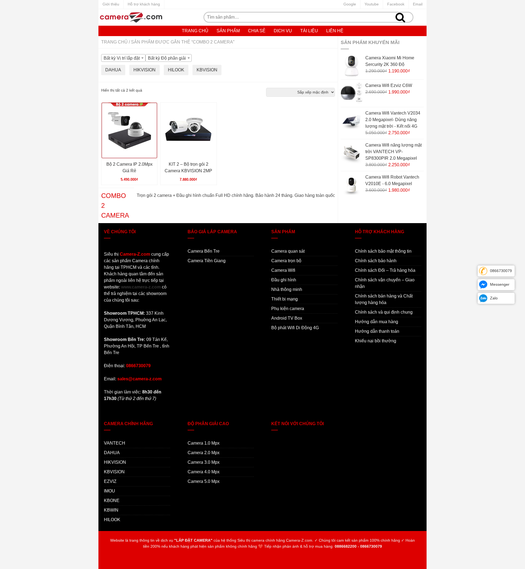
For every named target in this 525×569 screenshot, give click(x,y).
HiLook (176, 70)
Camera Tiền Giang (207, 260)
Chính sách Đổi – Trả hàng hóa (385, 270)
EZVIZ (110, 481)
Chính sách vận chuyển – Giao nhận (385, 283)
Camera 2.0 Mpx (204, 452)
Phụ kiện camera (287, 308)
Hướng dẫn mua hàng (376, 321)
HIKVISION (115, 462)
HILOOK (112, 519)
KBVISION (114, 471)
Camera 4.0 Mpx (204, 471)
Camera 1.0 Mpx (204, 443)
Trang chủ (195, 30)
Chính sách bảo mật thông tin (383, 251)
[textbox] (123, 58)
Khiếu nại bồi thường (375, 341)
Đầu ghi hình (283, 280)
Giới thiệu (111, 4)
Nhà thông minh (286, 289)
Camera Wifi (283, 270)
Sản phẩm (228, 30)
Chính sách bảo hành (375, 260)
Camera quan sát (288, 251)
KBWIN (111, 510)
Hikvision (144, 70)
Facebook (395, 4)
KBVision (207, 70)
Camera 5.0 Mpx (204, 481)
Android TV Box (286, 318)
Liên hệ (334, 30)
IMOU (109, 491)
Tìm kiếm (400, 17)
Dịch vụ (283, 30)
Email (417, 4)
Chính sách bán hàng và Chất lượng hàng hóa (384, 299)
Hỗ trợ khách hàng (144, 4)
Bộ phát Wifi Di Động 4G (295, 327)
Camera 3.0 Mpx (204, 462)
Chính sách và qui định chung (384, 312)
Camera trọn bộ (286, 260)
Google (349, 4)
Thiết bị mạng (284, 299)
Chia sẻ (257, 30)
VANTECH (114, 443)
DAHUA (112, 452)
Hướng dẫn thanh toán (377, 331)
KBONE (111, 500)
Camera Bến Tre (204, 251)
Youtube (371, 4)
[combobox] (123, 58)
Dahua (113, 70)
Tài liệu (309, 30)
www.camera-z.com (141, 287)
